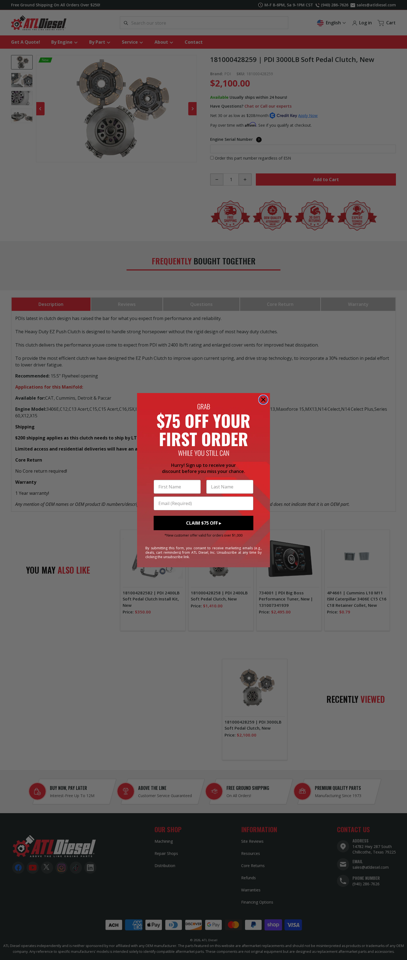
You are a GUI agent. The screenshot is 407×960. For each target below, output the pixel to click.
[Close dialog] (263, 399)
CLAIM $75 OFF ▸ (203, 523)
